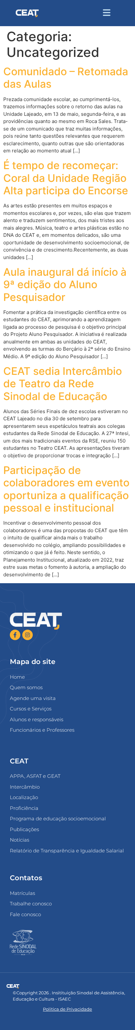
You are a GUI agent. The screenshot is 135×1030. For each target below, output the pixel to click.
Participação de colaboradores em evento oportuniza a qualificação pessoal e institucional (66, 489)
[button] (119, 13)
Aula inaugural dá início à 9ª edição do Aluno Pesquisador (64, 285)
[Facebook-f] (15, 635)
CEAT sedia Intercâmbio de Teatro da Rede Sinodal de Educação (62, 384)
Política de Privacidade (67, 1009)
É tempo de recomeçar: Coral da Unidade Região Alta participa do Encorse (65, 178)
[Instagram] (27, 635)
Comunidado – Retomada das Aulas (65, 77)
